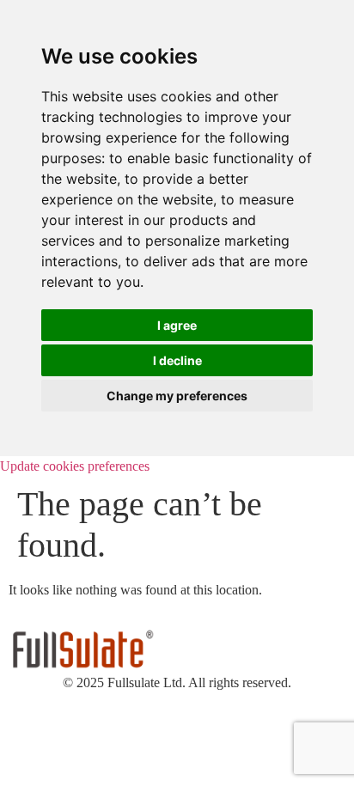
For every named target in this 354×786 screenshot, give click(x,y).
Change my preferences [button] (177, 395)
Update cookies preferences (75, 466)
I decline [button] (177, 360)
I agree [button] (177, 325)
